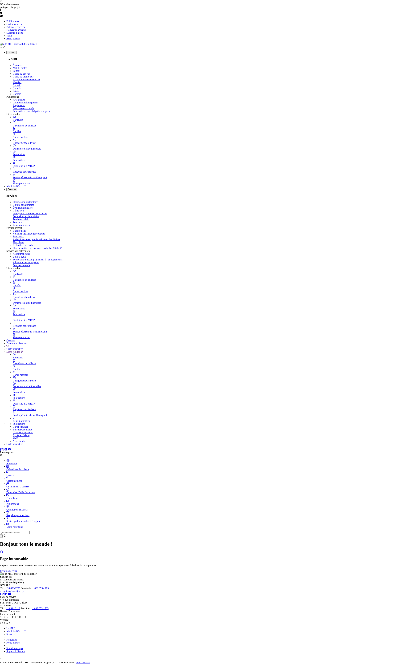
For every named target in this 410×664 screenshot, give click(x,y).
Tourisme (17, 222)
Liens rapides (13, 351)
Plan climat (18, 242)
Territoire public (21, 219)
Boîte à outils (19, 256)
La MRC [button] (11, 52)
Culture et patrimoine (23, 204)
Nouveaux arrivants (16, 29)
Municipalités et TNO (17, 186)
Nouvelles (11, 639)
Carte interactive (14, 349)
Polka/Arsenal (83, 662)
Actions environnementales (26, 79)
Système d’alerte (14, 32)
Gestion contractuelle (23, 108)
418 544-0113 (13, 608)
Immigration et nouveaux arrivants (30, 213)
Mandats (17, 82)
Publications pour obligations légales (31, 111)
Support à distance (15, 651)
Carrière (17, 94)
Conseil (16, 85)
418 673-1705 (13, 588)
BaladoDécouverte (15, 27)
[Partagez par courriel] (1, 15)
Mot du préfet (20, 68)
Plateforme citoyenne (17, 343)
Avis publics (19, 99)
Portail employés (14, 648)
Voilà (9, 35)
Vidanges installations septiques (29, 233)
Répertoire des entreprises (26, 262)
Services (10, 634)
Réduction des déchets (24, 245)
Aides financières (21, 253)
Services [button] (12, 189)
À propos (17, 65)
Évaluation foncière (23, 207)
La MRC (11, 628)
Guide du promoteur (23, 76)
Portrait (16, 70)
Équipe (16, 91)
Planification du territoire (25, 202)
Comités (17, 88)
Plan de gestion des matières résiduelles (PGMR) (37, 248)
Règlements (19, 105)
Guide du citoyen (21, 73)
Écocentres (18, 236)
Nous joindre (13, 38)
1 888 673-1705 (41, 588)
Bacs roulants (19, 230)
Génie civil (18, 210)
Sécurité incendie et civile (26, 216)
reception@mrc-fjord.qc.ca (13, 591)
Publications (12, 21)
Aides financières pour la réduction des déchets (36, 239)
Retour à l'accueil (8, 571)
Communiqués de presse (25, 102)
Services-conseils (21, 265)
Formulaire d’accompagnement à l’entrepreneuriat (38, 259)
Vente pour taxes (21, 225)
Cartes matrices (14, 24)
